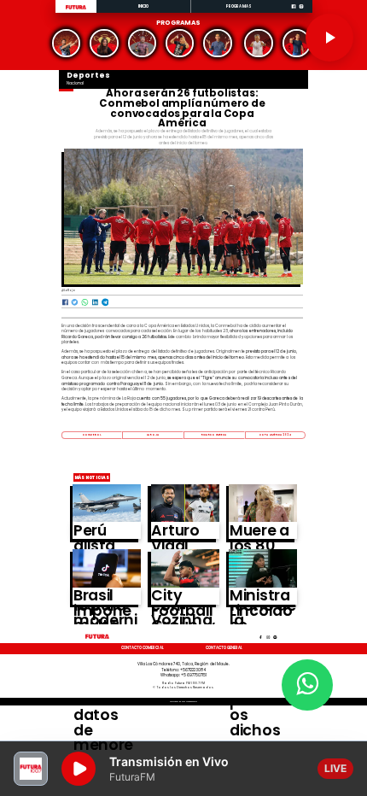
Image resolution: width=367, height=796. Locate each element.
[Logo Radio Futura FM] (76, 9)
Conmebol (92, 434)
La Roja (153, 434)
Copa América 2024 (274, 434)
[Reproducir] (329, 37)
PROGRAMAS (239, 6)
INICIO (143, 6)
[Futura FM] (66, 43)
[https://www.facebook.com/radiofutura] (293, 12)
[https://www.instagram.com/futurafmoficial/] (301, 12)
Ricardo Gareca (213, 434)
